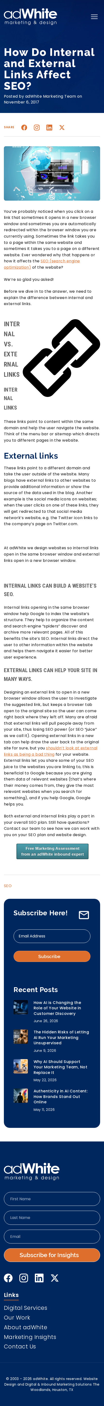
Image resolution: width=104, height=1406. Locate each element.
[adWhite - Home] (31, 1171)
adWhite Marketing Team (50, 96)
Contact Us (20, 1347)
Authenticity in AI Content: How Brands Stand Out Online (61, 1097)
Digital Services (25, 1308)
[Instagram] (37, 127)
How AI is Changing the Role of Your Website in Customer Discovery (57, 1008)
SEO (8, 886)
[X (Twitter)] (54, 1278)
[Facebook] (8, 1278)
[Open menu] (94, 17)
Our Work (17, 1318)
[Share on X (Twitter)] (62, 127)
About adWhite (25, 1327)
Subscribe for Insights (49, 1255)
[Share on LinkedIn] (49, 127)
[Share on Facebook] (24, 127)
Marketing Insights (30, 1337)
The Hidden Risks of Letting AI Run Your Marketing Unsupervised (61, 1037)
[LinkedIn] (39, 1278)
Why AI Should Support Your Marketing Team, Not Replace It (61, 1067)
